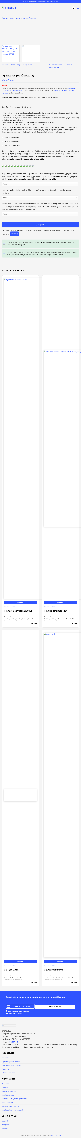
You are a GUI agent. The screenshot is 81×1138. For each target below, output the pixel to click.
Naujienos (5, 1084)
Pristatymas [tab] (15, 107)
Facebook (5, 1121)
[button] (73, 8)
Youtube (4, 1128)
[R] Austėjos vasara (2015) (18, 610)
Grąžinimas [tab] (26, 107)
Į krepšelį (40, 224)
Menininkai (5, 1069)
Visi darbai (5, 65)
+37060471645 (31, 1)
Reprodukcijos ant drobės (11, 1062)
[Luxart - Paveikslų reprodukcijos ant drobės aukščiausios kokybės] (9, 8)
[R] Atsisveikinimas (54, 969)
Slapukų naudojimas (9, 1091)
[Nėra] (3, 166)
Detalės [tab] (5, 107)
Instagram (5, 1125)
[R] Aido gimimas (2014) (56, 610)
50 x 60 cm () (12, 142)
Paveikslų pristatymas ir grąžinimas (14, 1099)
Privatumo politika (8, 1103)
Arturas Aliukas (8, 80)
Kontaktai (5, 1087)
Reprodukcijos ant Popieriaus (21, 65)
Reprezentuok (56, 1135)
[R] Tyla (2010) (11, 969)
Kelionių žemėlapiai (9, 1073)
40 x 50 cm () (12, 138)
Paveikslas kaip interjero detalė (13, 1110)
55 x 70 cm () (12, 145)
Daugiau (20, 602)
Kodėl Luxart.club (8, 1095)
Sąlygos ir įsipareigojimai (10, 1106)
